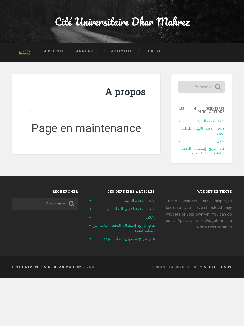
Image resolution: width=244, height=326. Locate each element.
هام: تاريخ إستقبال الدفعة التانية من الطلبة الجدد (203, 151)
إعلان (221, 141)
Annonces (87, 51)
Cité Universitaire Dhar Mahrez (122, 21)
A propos (53, 51)
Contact (154, 51)
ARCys (209, 267)
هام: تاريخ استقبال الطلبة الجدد (129, 238)
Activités (121, 51)
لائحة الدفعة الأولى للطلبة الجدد (128, 208)
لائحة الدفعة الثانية (211, 121)
